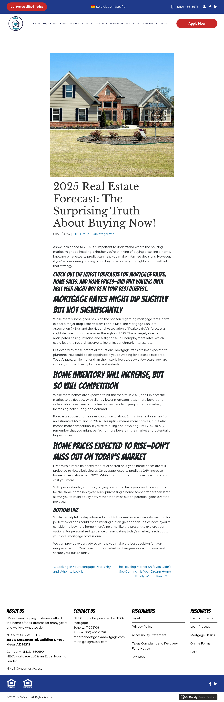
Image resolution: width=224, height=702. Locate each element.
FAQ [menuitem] (193, 652)
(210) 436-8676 (188, 7)
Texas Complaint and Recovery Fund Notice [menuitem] (155, 646)
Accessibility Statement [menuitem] (149, 635)
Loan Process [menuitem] (200, 626)
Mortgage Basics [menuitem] (202, 635)
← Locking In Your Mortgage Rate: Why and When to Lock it (82, 569)
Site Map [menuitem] (138, 657)
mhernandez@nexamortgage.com (99, 637)
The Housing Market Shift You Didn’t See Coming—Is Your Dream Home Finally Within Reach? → (144, 571)
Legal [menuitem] (136, 618)
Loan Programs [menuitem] (201, 618)
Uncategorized (104, 234)
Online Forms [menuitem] (200, 643)
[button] (204, 6)
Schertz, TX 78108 (86, 627)
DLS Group (81, 234)
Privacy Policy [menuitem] (142, 626)
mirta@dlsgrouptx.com (90, 642)
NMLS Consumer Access (24, 668)
